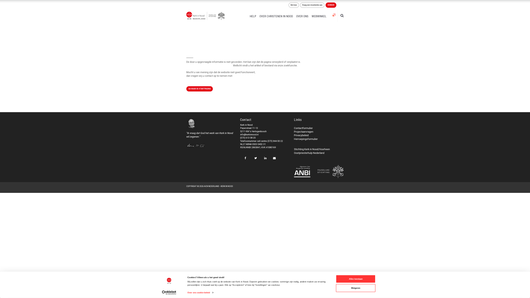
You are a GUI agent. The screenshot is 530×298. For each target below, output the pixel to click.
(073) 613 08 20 (248, 137)
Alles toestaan (356, 279)
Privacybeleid (301, 135)
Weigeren (355, 288)
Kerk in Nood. (240, 75)
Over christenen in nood (276, 16)
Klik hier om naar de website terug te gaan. (209, 65)
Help (253, 16)
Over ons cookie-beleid (198, 292)
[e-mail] (274, 158)
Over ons (302, 16)
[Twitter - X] (256, 158)
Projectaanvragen (303, 131)
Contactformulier (303, 128)
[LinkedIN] (265, 158)
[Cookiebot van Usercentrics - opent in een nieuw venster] (169, 293)
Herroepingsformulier (306, 139)
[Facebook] (245, 158)
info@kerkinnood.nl (249, 134)
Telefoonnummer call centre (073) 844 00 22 (261, 141)
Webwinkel (319, 16)
